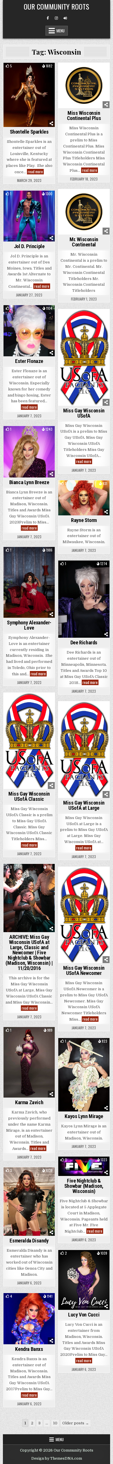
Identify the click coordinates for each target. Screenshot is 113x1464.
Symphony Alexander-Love (29, 625)
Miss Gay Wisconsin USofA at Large (84, 805)
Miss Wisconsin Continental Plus (84, 115)
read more (36, 171)
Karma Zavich (29, 1102)
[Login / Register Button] (65, 18)
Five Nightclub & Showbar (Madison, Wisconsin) (83, 1186)
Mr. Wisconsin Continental (84, 242)
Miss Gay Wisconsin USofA (84, 413)
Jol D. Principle (29, 246)
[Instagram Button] (56, 18)
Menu (61, 31)
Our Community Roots (56, 6)
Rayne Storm (84, 520)
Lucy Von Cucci (83, 1315)
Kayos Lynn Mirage (84, 1116)
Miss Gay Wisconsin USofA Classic (29, 796)
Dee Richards (83, 642)
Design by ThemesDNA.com (56, 1458)
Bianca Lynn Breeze (29, 482)
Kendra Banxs (29, 1349)
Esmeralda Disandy (29, 1241)
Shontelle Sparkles (29, 132)
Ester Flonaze (29, 361)
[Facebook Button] (48, 18)
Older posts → (75, 1423)
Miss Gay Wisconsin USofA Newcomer (84, 970)
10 (55, 1423)
